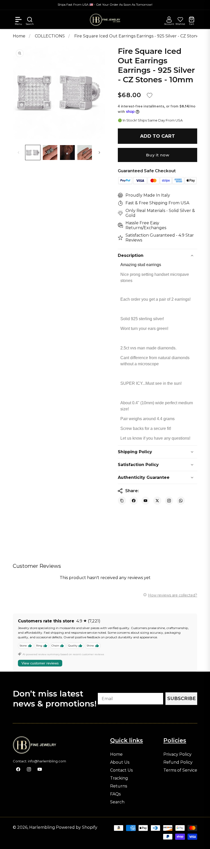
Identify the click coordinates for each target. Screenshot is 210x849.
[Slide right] (99, 152)
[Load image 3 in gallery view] (67, 152)
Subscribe (181, 698)
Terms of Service (180, 770)
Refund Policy (178, 762)
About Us (119, 762)
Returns (118, 786)
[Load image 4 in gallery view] (84, 152)
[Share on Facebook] (134, 501)
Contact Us (121, 770)
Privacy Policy (177, 754)
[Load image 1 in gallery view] (32, 152)
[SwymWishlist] (180, 19)
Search (117, 802)
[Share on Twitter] (157, 501)
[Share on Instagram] (169, 501)
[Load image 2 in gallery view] (50, 152)
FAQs (115, 794)
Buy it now (157, 155)
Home (19, 36)
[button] (18, 19)
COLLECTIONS (50, 36)
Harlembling (42, 827)
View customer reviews (40, 663)
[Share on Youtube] (145, 501)
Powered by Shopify (76, 827)
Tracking (119, 778)
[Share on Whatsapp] (181, 501)
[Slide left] (18, 152)
